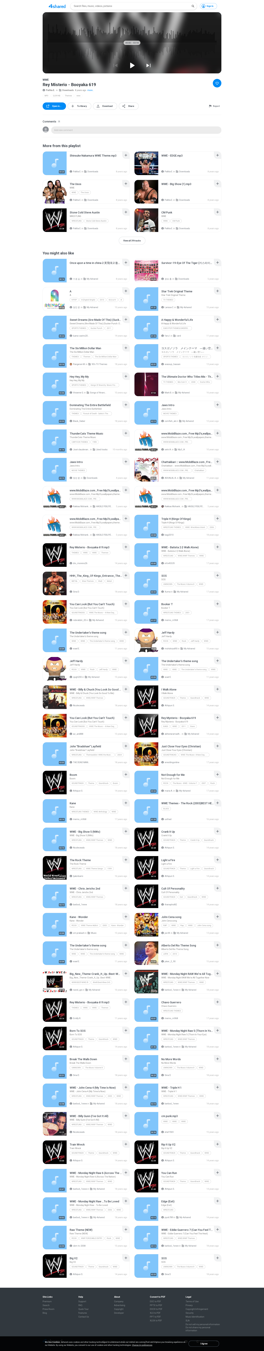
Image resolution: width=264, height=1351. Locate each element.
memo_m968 (171, 620)
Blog (45, 1313)
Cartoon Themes (80, 442)
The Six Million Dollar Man (105, 357)
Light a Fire (195, 869)
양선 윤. (76, 478)
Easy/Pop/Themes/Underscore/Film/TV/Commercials (177, 328)
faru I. (167, 336)
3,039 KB (56, 96)
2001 (187, 613)
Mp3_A (181, 449)
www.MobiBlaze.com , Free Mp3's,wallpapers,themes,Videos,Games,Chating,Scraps (177, 442)
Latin (165, 954)
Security (190, 1313)
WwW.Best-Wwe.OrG (101, 982)
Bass (165, 726)
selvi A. (168, 449)
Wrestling (77, 755)
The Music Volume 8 (185, 584)
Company (118, 1301)
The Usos (85, 192)
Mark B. (168, 392)
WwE (100, 581)
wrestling (168, 556)
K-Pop (74, 300)
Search (46, 1305)
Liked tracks (102, 449)
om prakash (78, 933)
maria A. (169, 791)
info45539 (170, 563)
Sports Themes (79, 328)
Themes (68, 96)
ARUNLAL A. (170, 478)
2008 (193, 382)
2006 (212, 527)
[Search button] (193, 6)
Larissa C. (169, 307)
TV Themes (168, 300)
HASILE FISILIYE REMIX (104, 506)
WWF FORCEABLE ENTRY (91, 1238)
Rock (165, 641)
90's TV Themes (99, 364)
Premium (47, 1301)
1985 (94, 442)
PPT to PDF (155, 1317)
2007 (204, 783)
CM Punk (176, 221)
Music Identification (195, 1317)
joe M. (167, 933)
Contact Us (83, 1317)
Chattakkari (199, 470)
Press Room (48, 1309)
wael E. (76, 648)
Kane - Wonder (117, 925)
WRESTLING (77, 221)
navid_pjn (77, 990)
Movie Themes (169, 414)
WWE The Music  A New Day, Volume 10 (195, 755)
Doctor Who (205, 382)
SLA (188, 1320)
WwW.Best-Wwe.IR (80, 982)
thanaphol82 (171, 904)
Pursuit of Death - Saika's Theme (97, 414)
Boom (115, 783)
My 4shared (92, 279)
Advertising (119, 1305)
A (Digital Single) (88, 300)
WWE (74, 192)
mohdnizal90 (171, 648)
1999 (109, 869)
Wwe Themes (88, 581)
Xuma (167, 591)
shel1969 (169, 1132)
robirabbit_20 (79, 620)
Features (82, 1313)
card (179, 336)
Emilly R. (77, 1018)
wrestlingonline (172, 762)
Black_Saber (79, 421)
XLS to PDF (155, 1313)
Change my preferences (142, 1345)
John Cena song (204, 925)
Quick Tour (83, 1309)
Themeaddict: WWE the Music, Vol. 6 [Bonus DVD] (100, 755)
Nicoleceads (79, 705)
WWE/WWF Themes (186, 556)
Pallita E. (50, 90)
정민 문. (76, 307)
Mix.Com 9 (182, 382)
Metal (74, 581)
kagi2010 (169, 535)
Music (94, 933)
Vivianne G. (78, 392)
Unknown (167, 584)
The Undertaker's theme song (102, 641)
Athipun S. (170, 705)
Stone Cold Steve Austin (96, 221)
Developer (119, 1313)
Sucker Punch (96, 328)
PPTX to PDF (156, 1305)
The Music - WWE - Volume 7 (185, 783)
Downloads (68, 90)
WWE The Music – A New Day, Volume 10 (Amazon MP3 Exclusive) (103, 613)
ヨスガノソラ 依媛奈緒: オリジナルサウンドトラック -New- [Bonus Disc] (196, 357)
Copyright (118, 1309)
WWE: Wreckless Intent (195, 527)
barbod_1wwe (80, 904)
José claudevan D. (81, 449)
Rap (165, 925)
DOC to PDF (155, 1301)
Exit (181, 897)
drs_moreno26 (80, 563)
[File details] (55, 163)
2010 (102, 300)
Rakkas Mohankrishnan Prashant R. (81, 506)
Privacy (189, 1305)
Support (82, 1301)
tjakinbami (78, 876)
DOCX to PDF (156, 1309)
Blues (166, 809)
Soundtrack (169, 698)
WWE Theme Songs (94, 869)
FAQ (80, 1305)
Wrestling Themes (172, 527)
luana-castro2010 (81, 336)
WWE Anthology (100, 812)
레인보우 (112, 300)
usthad (168, 819)
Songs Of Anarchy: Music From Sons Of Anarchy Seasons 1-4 (105, 385)
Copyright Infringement (197, 1309)
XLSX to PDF (156, 1320)
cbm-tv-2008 (79, 1246)
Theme (183, 698)
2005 (105, 925)
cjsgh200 (77, 677)
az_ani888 (78, 734)
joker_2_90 (170, 961)
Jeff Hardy (195, 641)
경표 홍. (168, 279)
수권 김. (76, 279)
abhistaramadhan (173, 734)
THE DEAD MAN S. (81, 762)
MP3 (46, 96)
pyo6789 (169, 1217)
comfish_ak (170, 421)
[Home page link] (57, 6)
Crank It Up (194, 840)
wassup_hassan (172, 364)
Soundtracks (78, 613)
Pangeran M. (79, 364)
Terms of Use (192, 1301)
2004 (119, 755)
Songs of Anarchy (98, 392)
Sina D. (76, 591)
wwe (78, 96)
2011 (109, 328)
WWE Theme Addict (89, 925)
